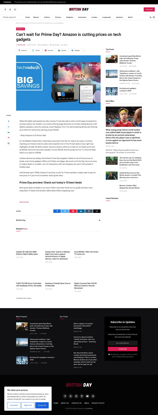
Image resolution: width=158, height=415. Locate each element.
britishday (89, 408)
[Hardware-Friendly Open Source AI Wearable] (58, 273)
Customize (14, 405)
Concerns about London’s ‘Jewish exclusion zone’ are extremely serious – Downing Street (85, 340)
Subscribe (149, 9)
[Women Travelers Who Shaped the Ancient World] (112, 188)
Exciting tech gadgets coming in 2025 (128, 90)
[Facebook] (8, 121)
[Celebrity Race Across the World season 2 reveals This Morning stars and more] (112, 176)
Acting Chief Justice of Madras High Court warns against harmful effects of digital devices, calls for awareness (57, 255)
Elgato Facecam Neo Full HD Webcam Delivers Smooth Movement (85, 285)
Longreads (106, 17)
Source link (24, 202)
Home (27, 17)
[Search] (150, 17)
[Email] (8, 143)
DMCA (86, 403)
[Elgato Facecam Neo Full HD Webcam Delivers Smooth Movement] (87, 273)
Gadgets (69, 17)
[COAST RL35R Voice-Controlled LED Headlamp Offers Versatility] (29, 273)
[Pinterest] (8, 138)
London (94, 17)
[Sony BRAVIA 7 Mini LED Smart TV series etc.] (87, 241)
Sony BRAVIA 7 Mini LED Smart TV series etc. (86, 253)
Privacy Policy (121, 356)
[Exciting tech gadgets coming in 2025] (112, 91)
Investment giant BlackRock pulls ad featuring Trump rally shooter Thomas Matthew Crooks (130, 59)
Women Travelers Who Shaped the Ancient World (129, 187)
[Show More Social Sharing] (84, 50)
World (130, 17)
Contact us (77, 403)
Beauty (36, 17)
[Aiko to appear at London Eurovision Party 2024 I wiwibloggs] (66, 326)
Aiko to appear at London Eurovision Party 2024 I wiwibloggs (83, 326)
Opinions (119, 17)
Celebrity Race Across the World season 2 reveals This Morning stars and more (41, 2)
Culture (47, 17)
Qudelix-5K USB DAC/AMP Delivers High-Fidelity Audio (27, 253)
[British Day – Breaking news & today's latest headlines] (79, 9)
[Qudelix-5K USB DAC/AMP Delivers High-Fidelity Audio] (29, 241)
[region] (28, 399)
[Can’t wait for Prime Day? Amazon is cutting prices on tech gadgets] (58, 83)
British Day (22, 45)
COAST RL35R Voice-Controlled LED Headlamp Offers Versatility (29, 284)
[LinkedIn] (8, 132)
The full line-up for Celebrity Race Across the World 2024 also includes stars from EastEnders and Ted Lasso (130, 161)
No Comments (44, 45)
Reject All (28, 405)
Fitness (58, 17)
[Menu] (154, 17)
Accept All (42, 405)
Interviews (82, 17)
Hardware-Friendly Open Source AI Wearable (57, 284)
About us (65, 403)
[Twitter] (8, 127)
